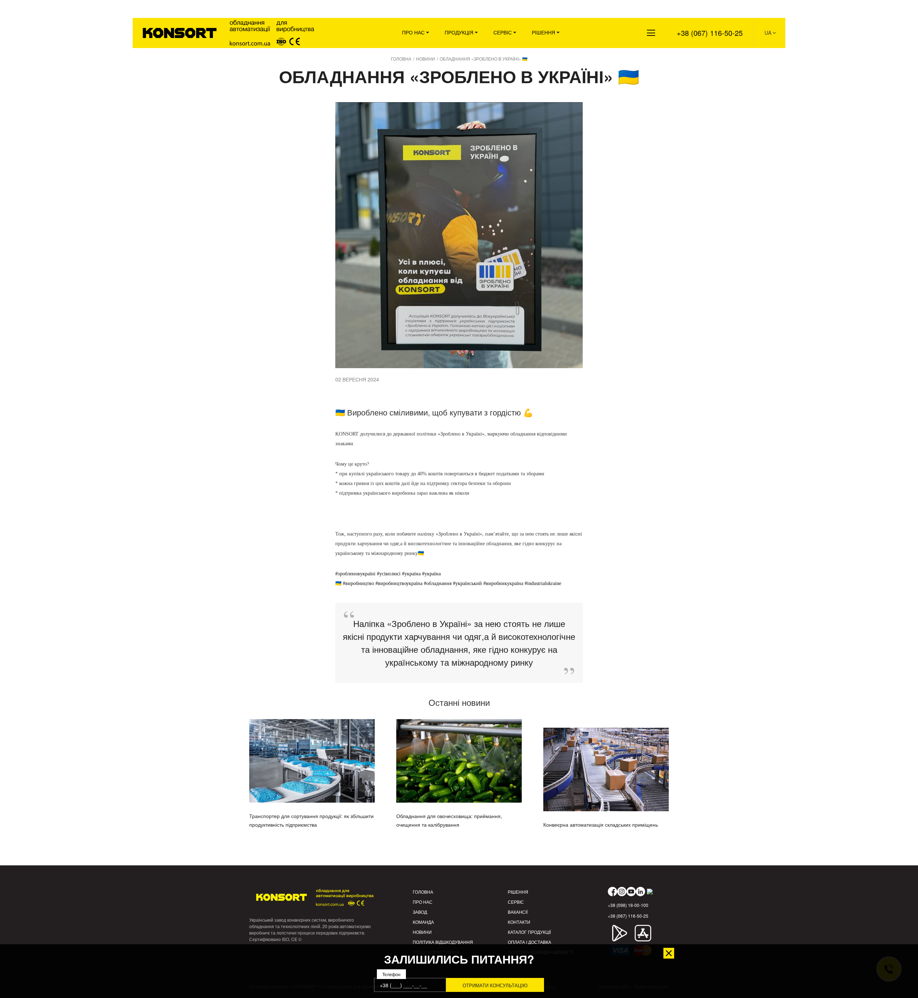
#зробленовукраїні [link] (355, 573)
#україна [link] (411, 573)
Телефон (391, 974)
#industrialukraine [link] (543, 583)
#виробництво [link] (358, 583)
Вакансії (517, 912)
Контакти (519, 922)
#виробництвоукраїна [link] (398, 583)
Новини (422, 932)
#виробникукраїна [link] (503, 583)
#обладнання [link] (437, 583)
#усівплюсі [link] (389, 573)
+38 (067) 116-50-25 (710, 33)
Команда (423, 922)
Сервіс (502, 32)
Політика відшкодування (443, 942)
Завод (420, 912)
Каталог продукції (529, 932)
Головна (423, 892)
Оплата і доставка (529, 942)
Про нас (413, 32)
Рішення (543, 32)
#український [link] (467, 583)
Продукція (459, 32)
